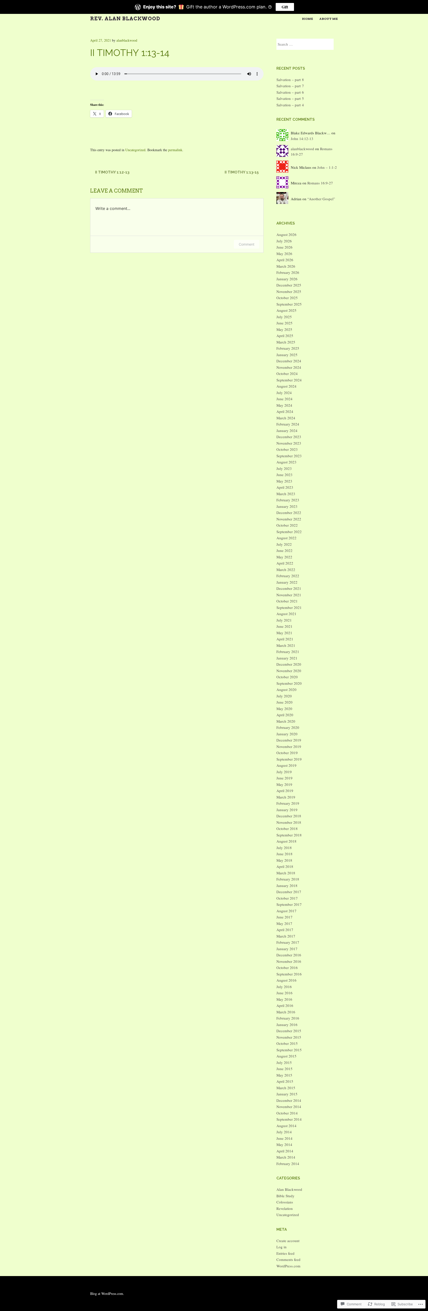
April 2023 (284, 487)
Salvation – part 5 (290, 98)
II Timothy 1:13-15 (242, 172)
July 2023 (284, 468)
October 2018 (287, 828)
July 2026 (284, 240)
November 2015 (288, 1037)
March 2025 (285, 342)
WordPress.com (288, 1265)
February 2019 (287, 803)
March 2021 (285, 645)
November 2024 (288, 367)
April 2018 (284, 866)
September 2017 (289, 904)
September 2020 (289, 683)
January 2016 (286, 1024)
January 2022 (286, 582)
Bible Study (285, 1195)
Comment (246, 244)
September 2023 (289, 455)
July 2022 (284, 544)
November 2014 (288, 1106)
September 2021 (289, 607)
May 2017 (284, 923)
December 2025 (288, 285)
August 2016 (286, 980)
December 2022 (288, 512)
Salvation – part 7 (290, 85)
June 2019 (284, 777)
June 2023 (284, 474)
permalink (175, 149)
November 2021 (288, 594)
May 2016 (284, 999)
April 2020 (284, 714)
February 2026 (287, 272)
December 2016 (288, 954)
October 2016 (287, 967)
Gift (285, 7)
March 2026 (285, 266)
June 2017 (284, 916)
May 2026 (284, 253)
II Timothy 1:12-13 (112, 172)
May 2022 (284, 556)
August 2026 (286, 234)
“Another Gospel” (321, 198)
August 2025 (286, 310)
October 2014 (287, 1113)
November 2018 (288, 822)
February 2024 (287, 424)
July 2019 (284, 771)
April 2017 (284, 929)
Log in (281, 1246)
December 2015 (288, 1030)
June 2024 (284, 398)
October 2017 (287, 898)
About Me (328, 19)
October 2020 (287, 676)
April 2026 (284, 259)
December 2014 (288, 1100)
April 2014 (284, 1150)
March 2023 (285, 493)
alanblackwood (126, 40)
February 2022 (287, 575)
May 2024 (284, 405)
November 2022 (288, 518)
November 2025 (288, 291)
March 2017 (285, 936)
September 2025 (289, 304)
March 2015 (285, 1087)
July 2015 (284, 1062)
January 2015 (286, 1093)
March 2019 (285, 797)
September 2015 (289, 1049)
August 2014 (286, 1125)
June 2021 (284, 626)
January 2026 (286, 278)
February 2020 (287, 727)
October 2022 (287, 525)
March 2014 (285, 1157)
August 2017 (286, 910)
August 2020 (286, 689)
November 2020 (288, 670)
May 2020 (284, 708)
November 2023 (288, 443)
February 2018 (287, 879)
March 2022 (285, 569)
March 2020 (285, 721)
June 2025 (284, 322)
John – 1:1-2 (327, 167)
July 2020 (284, 695)
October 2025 (287, 297)
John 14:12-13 (302, 138)
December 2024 (288, 360)
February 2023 (287, 499)
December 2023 (288, 436)
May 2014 (284, 1144)
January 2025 (286, 354)
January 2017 (286, 948)
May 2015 (284, 1075)
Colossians (284, 1201)
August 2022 (286, 537)
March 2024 (285, 417)
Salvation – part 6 (290, 92)
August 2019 (286, 765)
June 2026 (284, 247)
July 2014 (284, 1131)
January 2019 (286, 809)
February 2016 (287, 1018)
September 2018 (289, 834)
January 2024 (286, 430)
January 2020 (286, 733)
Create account (287, 1240)
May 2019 (284, 784)
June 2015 (284, 1068)
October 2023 (287, 449)
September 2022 (289, 531)
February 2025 (287, 348)
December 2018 (288, 815)
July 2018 (284, 847)
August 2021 (286, 613)
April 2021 (284, 638)
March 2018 (285, 872)
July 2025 (284, 316)
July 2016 (284, 986)
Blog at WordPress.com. (107, 1293)
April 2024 (284, 411)
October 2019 (287, 752)
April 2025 (284, 335)
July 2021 (284, 620)
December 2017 (288, 891)
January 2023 (286, 506)
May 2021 (284, 632)
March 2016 (285, 1011)
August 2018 (286, 841)
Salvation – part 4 (290, 104)
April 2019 (284, 790)
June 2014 (284, 1138)
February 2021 (287, 651)
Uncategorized (135, 149)
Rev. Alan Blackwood (125, 19)
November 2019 (288, 746)
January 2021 (286, 658)
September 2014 (289, 1119)
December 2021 (288, 588)
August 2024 (286, 386)
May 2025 (284, 329)
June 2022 (284, 550)
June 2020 (284, 702)
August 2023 (286, 461)
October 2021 (287, 600)
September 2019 (289, 759)
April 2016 (284, 1005)
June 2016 (284, 992)
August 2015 (286, 1056)
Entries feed (285, 1253)
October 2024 (287, 373)
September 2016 (289, 973)
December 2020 (288, 664)
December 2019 (288, 740)
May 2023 (284, 481)
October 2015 (287, 1043)
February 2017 (287, 942)
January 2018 (286, 885)
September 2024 (289, 379)
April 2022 (284, 563)
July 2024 (284, 392)
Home (307, 19)
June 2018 (284, 853)
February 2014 (287, 1163)
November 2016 (288, 961)
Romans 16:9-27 (320, 182)
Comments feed (288, 1259)
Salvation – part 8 (290, 79)
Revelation (284, 1208)
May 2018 (284, 860)
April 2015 (284, 1081)
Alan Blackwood (289, 1189)
